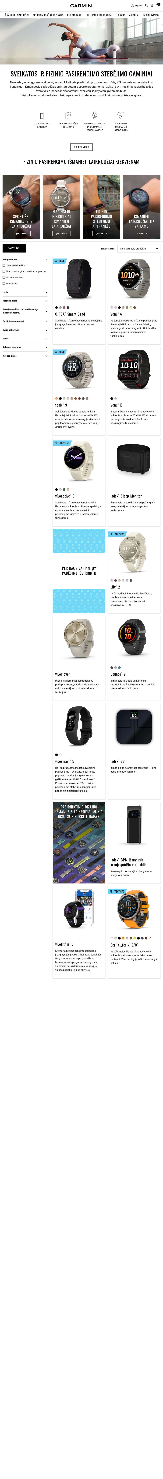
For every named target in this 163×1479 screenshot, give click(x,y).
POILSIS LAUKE (74, 15)
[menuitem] (136, 5)
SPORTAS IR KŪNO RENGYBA (48, 15)
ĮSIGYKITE (21, 233)
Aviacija (134, 15)
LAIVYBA (121, 15)
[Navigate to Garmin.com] (81, 5)
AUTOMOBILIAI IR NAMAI (99, 15)
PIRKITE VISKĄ (81, 147)
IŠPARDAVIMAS (151, 15)
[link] (81, 41)
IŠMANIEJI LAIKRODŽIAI (16, 15)
